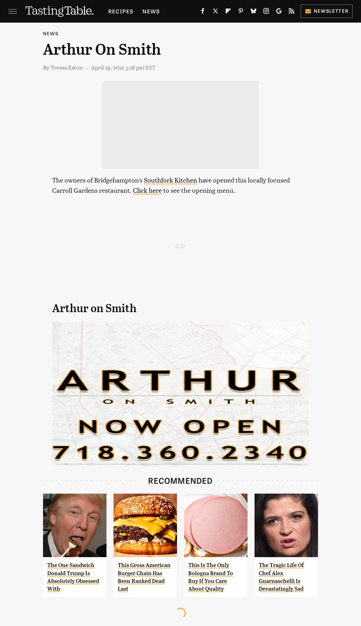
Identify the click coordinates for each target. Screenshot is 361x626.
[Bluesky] (253, 12)
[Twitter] (215, 12)
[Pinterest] (240, 12)
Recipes (120, 11)
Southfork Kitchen (170, 179)
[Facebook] (202, 12)
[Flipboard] (228, 12)
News (151, 11)
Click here (147, 190)
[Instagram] (266, 12)
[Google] (278, 12)
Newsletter (331, 10)
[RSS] (291, 12)
